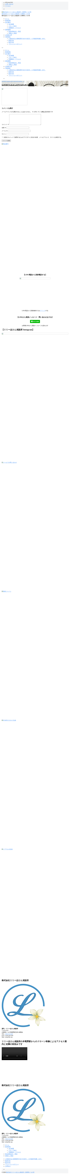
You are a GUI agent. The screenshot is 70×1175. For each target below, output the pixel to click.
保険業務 (8, 29)
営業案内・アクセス (15, 28)
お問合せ (8, 1166)
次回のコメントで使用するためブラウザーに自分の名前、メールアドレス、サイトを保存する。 (33, 137)
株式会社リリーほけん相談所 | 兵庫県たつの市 (16, 14)
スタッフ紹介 (13, 26)
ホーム (7, 19)
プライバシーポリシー (15, 44)
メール (5, 131)
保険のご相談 (13, 33)
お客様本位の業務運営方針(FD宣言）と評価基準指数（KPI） (27, 38)
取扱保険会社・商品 (15, 31)
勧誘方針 (11, 40)
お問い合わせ (9, 4)
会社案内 (8, 22)
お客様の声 (8, 35)
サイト (4, 134)
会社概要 (11, 24)
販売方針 (11, 42)
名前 (4, 127)
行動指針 (8, 37)
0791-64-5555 (9, 1034)
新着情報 (8, 20)
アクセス (8, 6)
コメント (5, 124)
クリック (43, 310)
